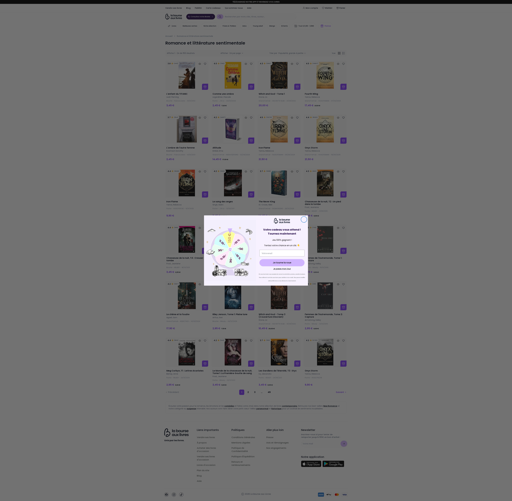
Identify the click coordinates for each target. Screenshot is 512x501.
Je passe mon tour (282, 268)
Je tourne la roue (282, 262)
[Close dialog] (304, 219)
